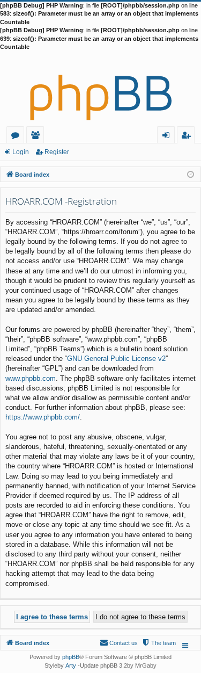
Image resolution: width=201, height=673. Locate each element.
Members (37, 136)
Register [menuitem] (188, 136)
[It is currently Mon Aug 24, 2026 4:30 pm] (190, 174)
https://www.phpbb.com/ (42, 417)
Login (20, 152)
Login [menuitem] (168, 136)
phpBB (70, 657)
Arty (70, 665)
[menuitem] (159, 643)
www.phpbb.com (30, 378)
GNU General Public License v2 (116, 358)
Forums (17, 136)
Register (56, 152)
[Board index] (100, 88)
